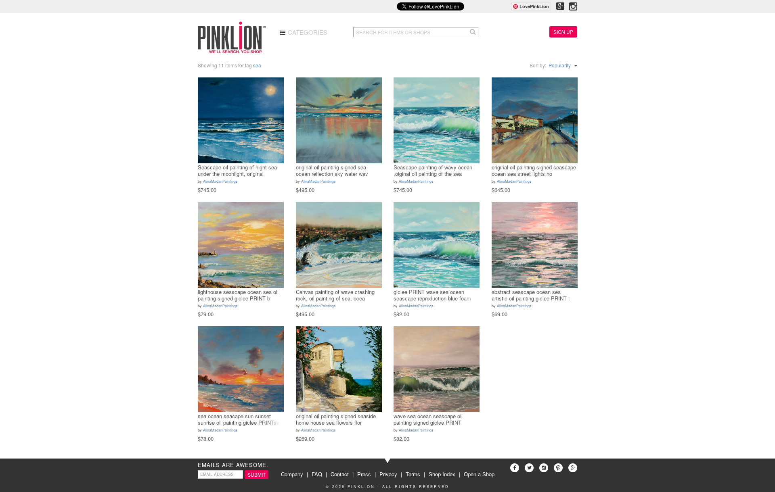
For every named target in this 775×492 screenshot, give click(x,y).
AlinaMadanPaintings (220, 181)
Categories (306, 32)
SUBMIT (256, 474)
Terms (413, 474)
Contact (340, 474)
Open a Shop (479, 474)
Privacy (388, 474)
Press (364, 474)
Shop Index (442, 474)
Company (292, 474)
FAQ (317, 474)
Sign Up (563, 31)
